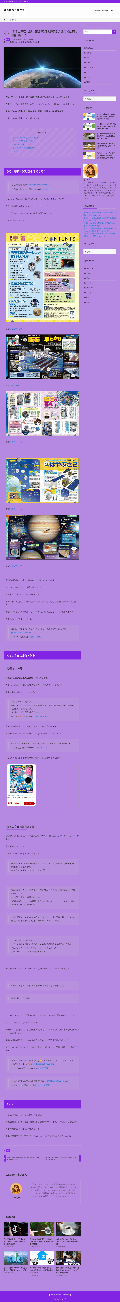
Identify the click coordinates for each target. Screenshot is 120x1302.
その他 (88, 53)
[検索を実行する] (114, 32)
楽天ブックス (16, 329)
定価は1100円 (18, 144)
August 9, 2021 (42, 1068)
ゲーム (88, 62)
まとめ (15, 151)
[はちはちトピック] (14, 10)
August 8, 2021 (47, 189)
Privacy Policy (56, 1295)
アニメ (88, 58)
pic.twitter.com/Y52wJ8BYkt (22, 632)
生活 (7, 39)
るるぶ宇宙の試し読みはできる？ (26, 138)
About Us (66, 1295)
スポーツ (89, 67)
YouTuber (90, 48)
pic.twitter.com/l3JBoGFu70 (56, 1081)
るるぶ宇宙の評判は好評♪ (23, 148)
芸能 (88, 82)
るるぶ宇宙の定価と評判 (22, 141)
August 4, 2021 (44, 1085)
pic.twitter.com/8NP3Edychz (42, 1064)
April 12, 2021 (41, 716)
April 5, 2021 (42, 748)
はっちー (16, 1197)
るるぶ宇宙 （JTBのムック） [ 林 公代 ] (20, 795)
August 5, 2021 (34, 637)
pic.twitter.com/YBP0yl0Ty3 (40, 185)
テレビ (88, 72)
